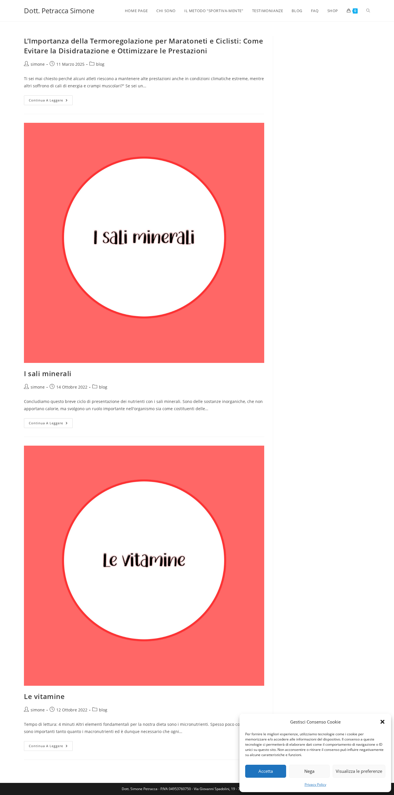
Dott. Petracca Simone (59, 10)
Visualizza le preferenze (359, 771)
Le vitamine (44, 696)
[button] (382, 722)
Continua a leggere (51, 101)
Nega (309, 771)
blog (100, 64)
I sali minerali (48, 373)
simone (38, 64)
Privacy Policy (315, 784)
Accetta (265, 771)
